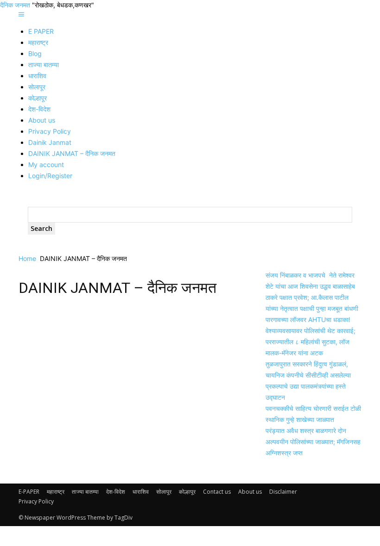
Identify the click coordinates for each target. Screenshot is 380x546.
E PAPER (41, 31)
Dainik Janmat (49, 142)
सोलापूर (36, 87)
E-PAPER (29, 492)
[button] (21, 15)
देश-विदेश (39, 109)
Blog (35, 53)
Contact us (217, 492)
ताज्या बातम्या (43, 64)
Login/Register (50, 176)
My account (46, 164)
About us (41, 120)
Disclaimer (283, 492)
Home (27, 258)
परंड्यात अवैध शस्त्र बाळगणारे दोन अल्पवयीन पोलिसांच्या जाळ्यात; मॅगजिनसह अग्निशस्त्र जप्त (313, 442)
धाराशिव (37, 76)
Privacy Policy (49, 131)
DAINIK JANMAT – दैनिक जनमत (71, 153)
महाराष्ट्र (38, 42)
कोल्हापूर (37, 98)
